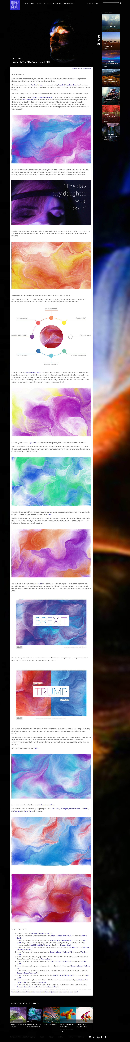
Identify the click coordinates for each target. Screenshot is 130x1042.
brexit (71, 991)
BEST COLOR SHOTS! (50, 1024)
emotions (48, 991)
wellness (43, 991)
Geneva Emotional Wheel (32, 372)
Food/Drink (84, 809)
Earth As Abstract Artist (46, 805)
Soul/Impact (64, 809)
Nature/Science (74, 809)
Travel (25, 3)
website (39, 584)
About (51, 1037)
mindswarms (15, 991)
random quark (22, 991)
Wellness (47, 3)
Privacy (61, 1037)
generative (33, 443)
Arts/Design (15, 811)
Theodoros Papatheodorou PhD (43, 97)
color (60, 991)
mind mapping (55, 991)
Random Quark (36, 85)
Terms (71, 1037)
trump (75, 991)
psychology (66, 991)
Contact (81, 1037)
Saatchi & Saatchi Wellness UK (69, 85)
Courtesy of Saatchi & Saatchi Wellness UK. (81, 68)
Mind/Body (55, 809)
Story (42, 1037)
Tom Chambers (27, 100)
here (37, 748)
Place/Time (27, 811)
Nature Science (69, 3)
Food (32, 3)
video (49, 514)
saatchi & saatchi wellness (33, 991)
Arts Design (57, 3)
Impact (39, 3)
